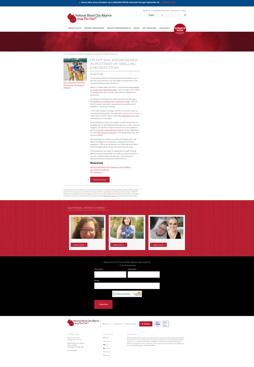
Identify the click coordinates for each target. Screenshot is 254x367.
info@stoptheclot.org (109, 196)
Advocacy (164, 28)
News (136, 28)
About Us (146, 10)
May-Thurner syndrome (106, 133)
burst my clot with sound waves (110, 130)
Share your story (99, 179)
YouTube (107, 348)
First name (99, 269)
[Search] (185, 15)
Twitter (107, 338)
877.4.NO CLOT (77, 339)
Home (65, 54)
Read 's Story (79, 245)
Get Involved (149, 28)
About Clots (74, 28)
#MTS (83, 83)
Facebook (108, 341)
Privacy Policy (130, 324)
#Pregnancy (79, 85)
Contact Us (175, 10)
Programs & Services (161, 10)
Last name (132, 269)
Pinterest (107, 352)
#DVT (66, 83)
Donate (147, 324)
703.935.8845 (76, 338)
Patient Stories (72, 54)
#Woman (67, 88)
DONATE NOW (169, 2)
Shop (184, 10)
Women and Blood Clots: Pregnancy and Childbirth (110, 167)
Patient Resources (94, 28)
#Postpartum (69, 85)
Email (97, 281)
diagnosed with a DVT (130, 116)
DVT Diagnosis (96, 172)
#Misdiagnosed (74, 83)
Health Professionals (119, 28)
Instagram (108, 355)
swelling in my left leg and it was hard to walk (112, 102)
